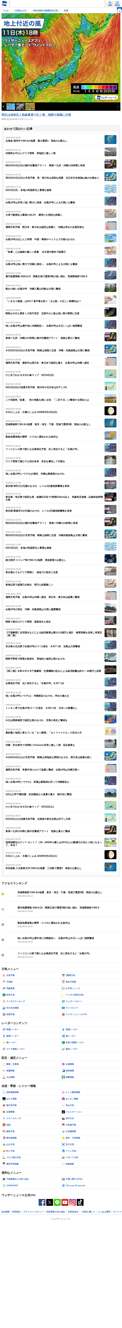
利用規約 (16, 1212)
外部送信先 (73, 1212)
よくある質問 (104, 1212)
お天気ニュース (20, 10)
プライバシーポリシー (33, 1212)
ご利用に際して (88, 1212)
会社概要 (5, 1212)
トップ (5, 10)
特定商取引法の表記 (56, 1212)
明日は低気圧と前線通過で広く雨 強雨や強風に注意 (36, 114)
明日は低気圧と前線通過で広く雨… (46, 10)
